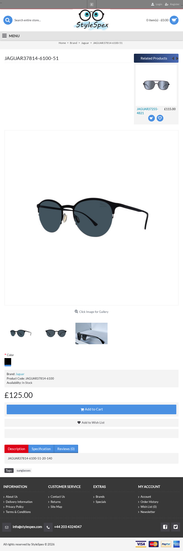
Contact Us (58, 496)
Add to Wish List (93, 422)
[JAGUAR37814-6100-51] (20, 333)
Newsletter (148, 512)
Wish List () (149, 506)
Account (146, 496)
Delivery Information (19, 502)
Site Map (56, 506)
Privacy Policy (15, 506)
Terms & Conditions (18, 512)
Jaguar (20, 374)
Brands (100, 496)
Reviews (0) (66, 449)
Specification (41, 449)
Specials (101, 502)
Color (10, 355)
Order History (149, 502)
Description (16, 449)
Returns (56, 502)
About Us (12, 496)
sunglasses (24, 470)
